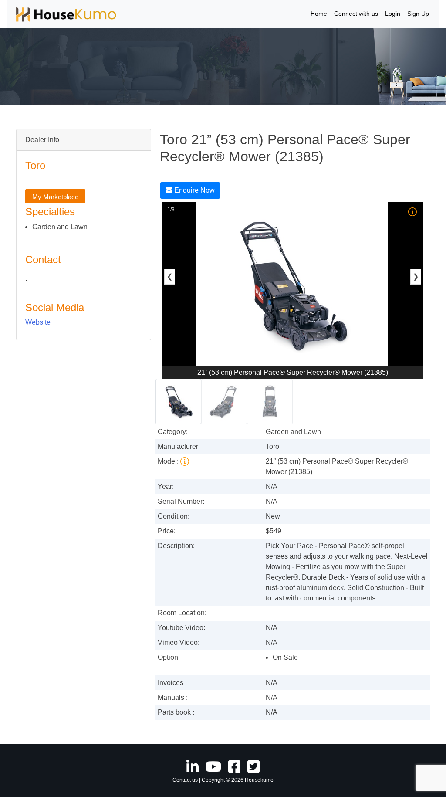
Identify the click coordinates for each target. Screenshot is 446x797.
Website (38, 322)
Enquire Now (193, 190)
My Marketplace (55, 196)
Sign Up (418, 13)
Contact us (185, 780)
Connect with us (356, 13)
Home (319, 13)
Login (392, 13)
